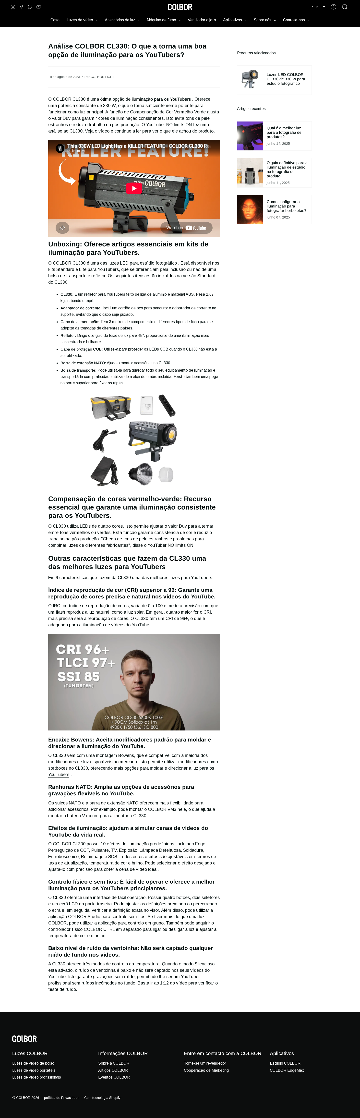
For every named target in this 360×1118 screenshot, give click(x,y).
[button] (318, 7)
